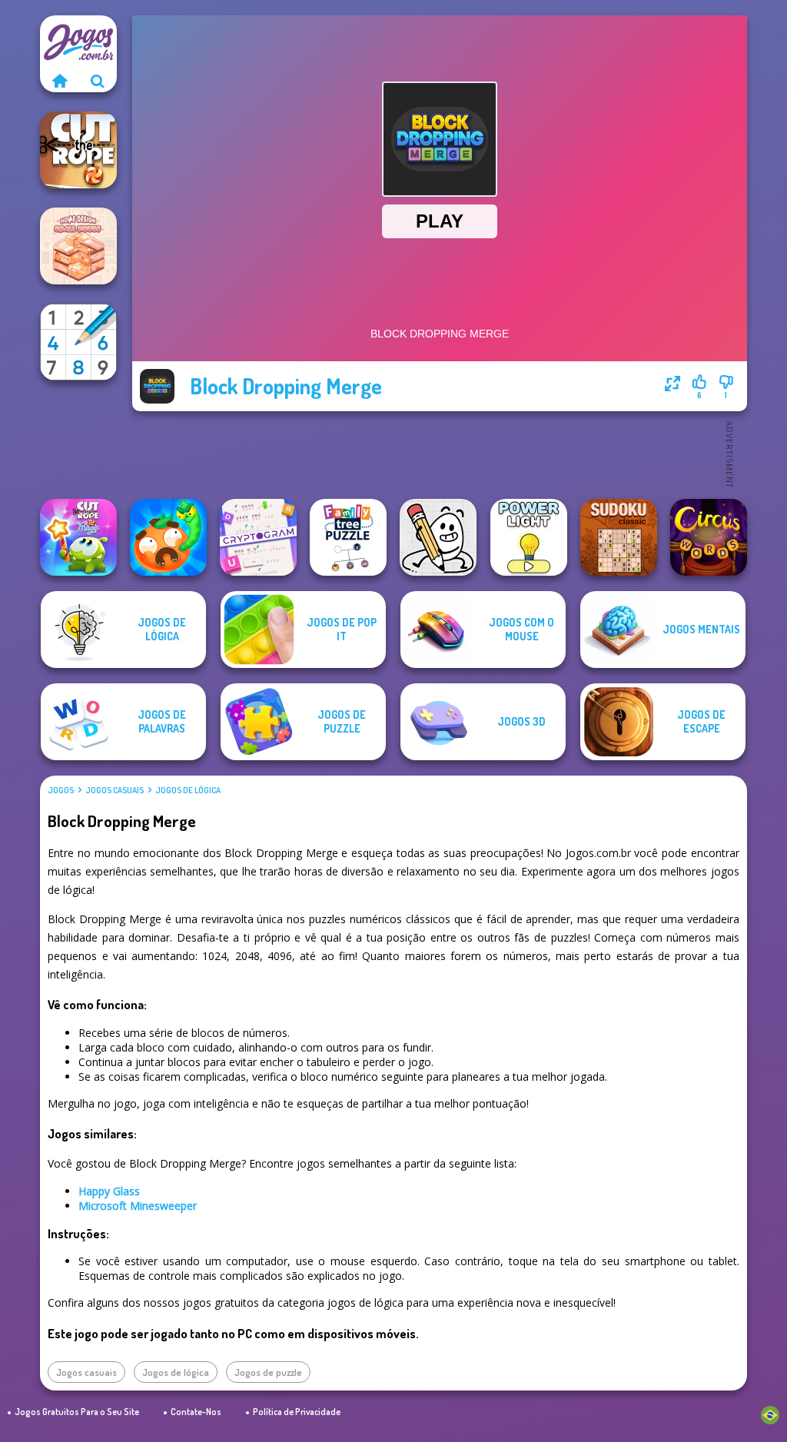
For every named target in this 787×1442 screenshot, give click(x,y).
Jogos (61, 790)
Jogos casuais (114, 790)
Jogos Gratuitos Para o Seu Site (77, 1411)
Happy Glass (109, 1191)
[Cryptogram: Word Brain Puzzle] (258, 537)
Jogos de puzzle (268, 1372)
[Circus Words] (708, 537)
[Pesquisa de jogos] (97, 80)
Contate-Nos (196, 1411)
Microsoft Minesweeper (137, 1205)
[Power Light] (528, 537)
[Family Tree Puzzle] (348, 537)
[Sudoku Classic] (618, 537)
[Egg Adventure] (438, 537)
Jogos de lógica (188, 790)
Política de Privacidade (296, 1411)
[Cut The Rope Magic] (78, 537)
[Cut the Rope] (78, 149)
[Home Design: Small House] (78, 246)
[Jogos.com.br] (59, 80)
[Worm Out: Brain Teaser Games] (168, 537)
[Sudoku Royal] (78, 342)
